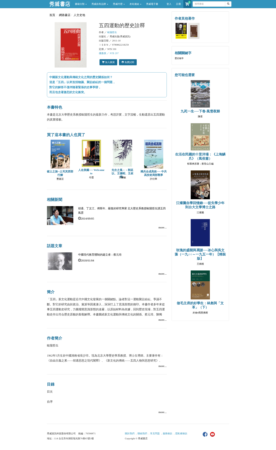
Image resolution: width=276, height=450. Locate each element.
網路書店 (64, 15)
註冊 (178, 4)
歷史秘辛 (179, 58)
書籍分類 (80, 4)
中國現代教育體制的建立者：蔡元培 (100, 254)
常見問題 (155, 433)
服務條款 (167, 433)
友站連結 (135, 4)
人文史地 (79, 15)
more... (162, 227)
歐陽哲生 (112, 32)
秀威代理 (118, 4)
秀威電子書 (152, 4)
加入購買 (109, 62)
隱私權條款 (181, 433)
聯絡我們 (142, 433)
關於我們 (129, 433)
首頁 (52, 15)
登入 (169, 4)
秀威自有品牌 (99, 4)
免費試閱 (129, 62)
